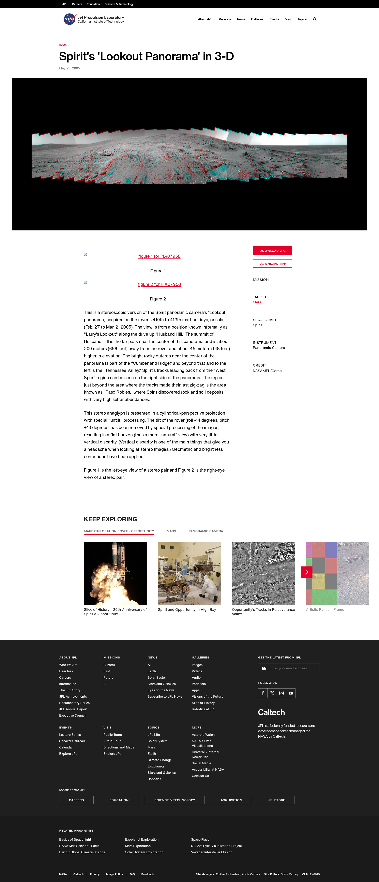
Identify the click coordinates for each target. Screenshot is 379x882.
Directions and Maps (118, 747)
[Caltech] (271, 712)
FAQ (132, 874)
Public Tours (112, 734)
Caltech (78, 874)
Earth (152, 671)
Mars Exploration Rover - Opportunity (119, 531)
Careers (65, 677)
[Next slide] (306, 572)
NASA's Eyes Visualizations (202, 743)
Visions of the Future (207, 696)
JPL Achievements (73, 696)
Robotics (154, 779)
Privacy (95, 874)
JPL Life (154, 734)
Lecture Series (70, 734)
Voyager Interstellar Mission (212, 852)
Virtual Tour (112, 741)
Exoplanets (156, 766)
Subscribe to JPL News (165, 696)
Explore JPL (68, 753)
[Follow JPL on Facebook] (263, 693)
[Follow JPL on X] (272, 693)
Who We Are (68, 664)
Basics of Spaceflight (75, 839)
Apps (196, 690)
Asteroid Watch (203, 734)
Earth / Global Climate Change (82, 852)
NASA (63, 874)
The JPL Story (70, 690)
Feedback (147, 874)
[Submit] (263, 668)
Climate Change (160, 760)
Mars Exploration (138, 845)
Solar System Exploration (144, 852)
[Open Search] (315, 19)
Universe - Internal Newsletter (205, 754)
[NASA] (70, 19)
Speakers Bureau (72, 741)
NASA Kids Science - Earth (79, 845)
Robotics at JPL (204, 709)
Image (64, 45)
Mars (257, 302)
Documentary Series (74, 702)
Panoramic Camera (206, 531)
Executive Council (72, 715)
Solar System (158, 677)
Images (197, 664)
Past (106, 671)
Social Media (201, 763)
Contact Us (200, 775)
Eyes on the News (161, 690)
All (105, 683)
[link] (189, 154)
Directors (66, 671)
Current (109, 664)
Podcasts (199, 683)
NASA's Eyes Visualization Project (216, 845)
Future (108, 677)
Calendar (66, 747)
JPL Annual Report (73, 709)
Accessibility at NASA (208, 769)
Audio (196, 677)
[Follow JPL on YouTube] (291, 693)
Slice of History (203, 702)
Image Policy (114, 874)
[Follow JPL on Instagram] (281, 693)
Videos (197, 671)
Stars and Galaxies (162, 683)
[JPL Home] (102, 19)
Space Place (200, 839)
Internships (67, 683)
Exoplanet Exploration (142, 839)
